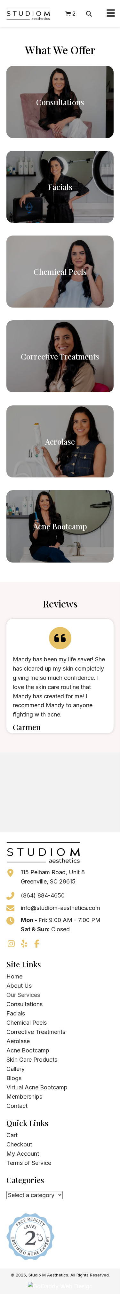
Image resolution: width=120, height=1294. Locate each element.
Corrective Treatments (35, 1032)
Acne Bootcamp (27, 1050)
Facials (15, 1013)
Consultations (24, 1004)
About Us (19, 985)
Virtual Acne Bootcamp (37, 1087)
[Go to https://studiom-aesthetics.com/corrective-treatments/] (60, 356)
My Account (22, 1153)
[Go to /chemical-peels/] (60, 272)
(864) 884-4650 (43, 895)
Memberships (24, 1096)
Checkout (19, 1144)
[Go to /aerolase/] (60, 441)
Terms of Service (28, 1163)
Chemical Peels (26, 1022)
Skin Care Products (31, 1059)
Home (14, 976)
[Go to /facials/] (60, 187)
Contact (17, 1105)
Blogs (13, 1078)
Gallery (15, 1068)
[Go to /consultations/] (60, 102)
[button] (11, 944)
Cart (12, 1135)
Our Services (23, 995)
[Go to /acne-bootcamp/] (60, 526)
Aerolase (18, 1041)
